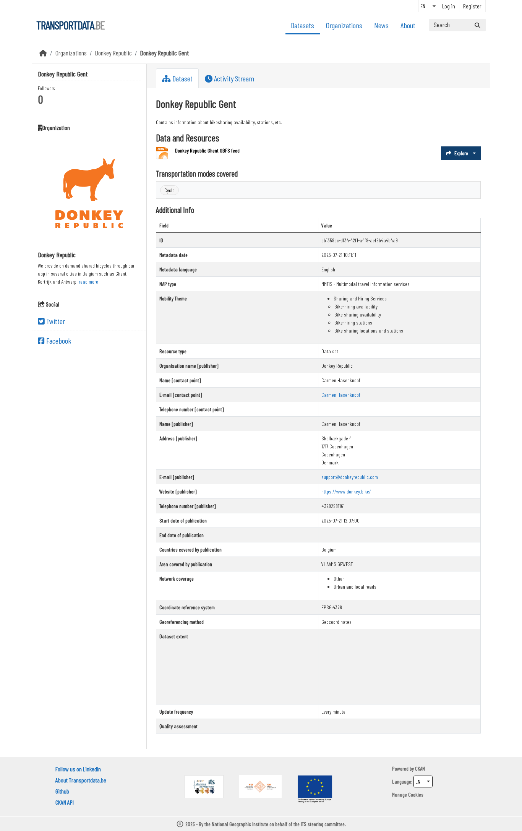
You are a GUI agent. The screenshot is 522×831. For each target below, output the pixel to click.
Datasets (302, 25)
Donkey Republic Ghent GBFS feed (207, 150)
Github (62, 791)
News (381, 25)
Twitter (55, 321)
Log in (448, 6)
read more (88, 281)
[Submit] (477, 25)
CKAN (420, 768)
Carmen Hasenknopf (340, 394)
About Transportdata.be (80, 780)
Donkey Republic (113, 53)
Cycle (169, 190)
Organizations (344, 25)
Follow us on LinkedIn (78, 769)
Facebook (58, 340)
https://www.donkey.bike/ (346, 491)
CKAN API (64, 802)
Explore (461, 153)
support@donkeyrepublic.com (349, 477)
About (407, 25)
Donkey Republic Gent (164, 53)
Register (472, 6)
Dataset (182, 78)
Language (401, 781)
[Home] (43, 53)
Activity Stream (233, 78)
